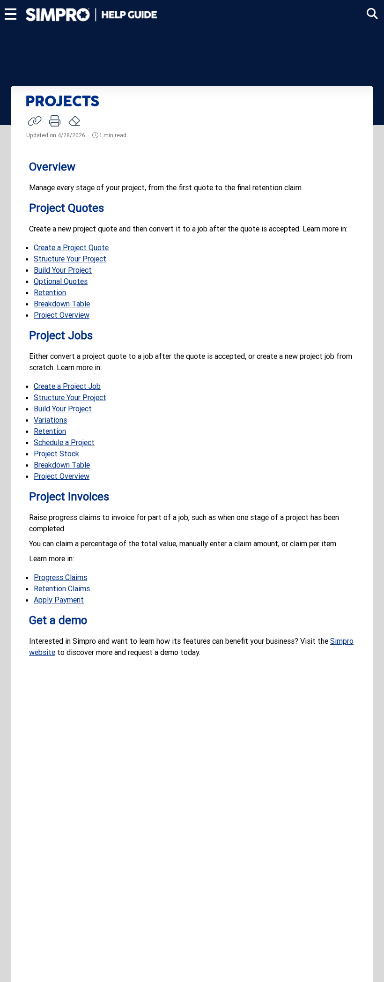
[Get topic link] (34, 120)
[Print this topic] (54, 120)
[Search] (372, 13)
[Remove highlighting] (75, 121)
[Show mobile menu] (10, 13)
